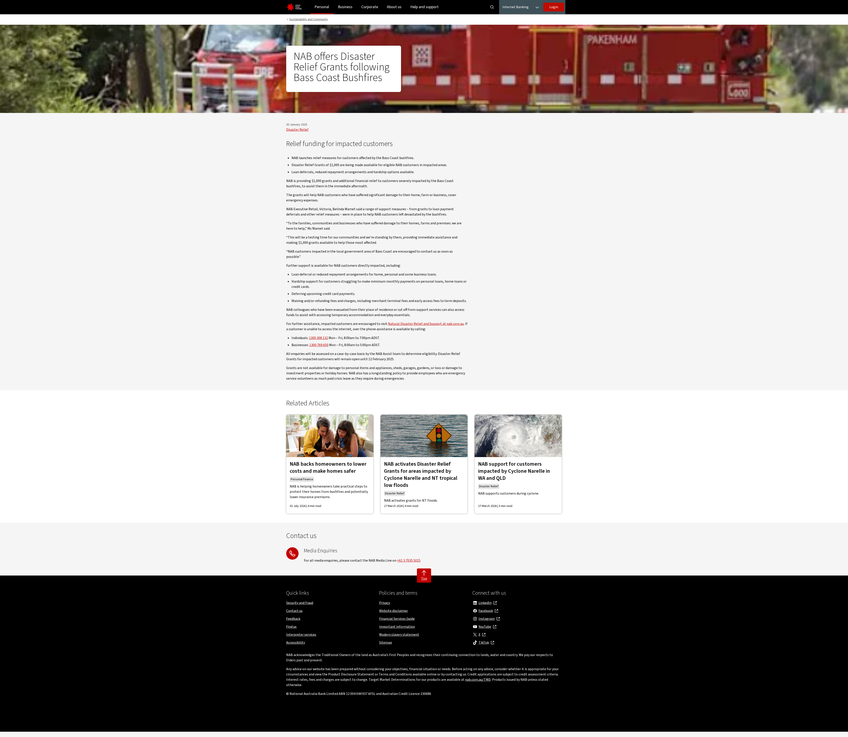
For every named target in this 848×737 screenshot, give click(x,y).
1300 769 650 (318, 345)
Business (345, 7)
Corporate (369, 7)
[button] (553, 7)
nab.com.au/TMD (478, 679)
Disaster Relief (297, 129)
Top (424, 578)
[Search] (492, 7)
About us (394, 7)
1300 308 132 (318, 338)
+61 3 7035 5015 (408, 560)
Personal (321, 7)
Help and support (424, 7)
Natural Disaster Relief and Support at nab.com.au (426, 323)
